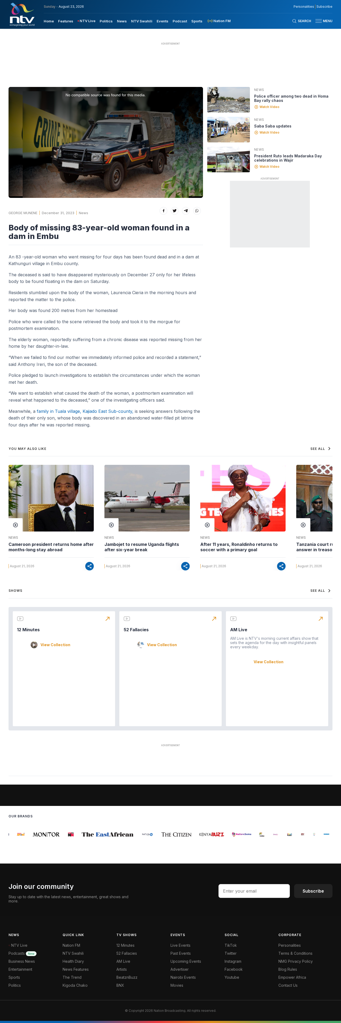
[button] (321, 21)
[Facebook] (163, 211)
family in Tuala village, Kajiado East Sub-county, (84, 411)
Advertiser (179, 969)
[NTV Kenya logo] (22, 14)
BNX (120, 985)
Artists (121, 969)
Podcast (180, 21)
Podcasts (21, 953)
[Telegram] (186, 211)
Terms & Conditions (295, 953)
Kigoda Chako (75, 985)
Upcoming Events (185, 961)
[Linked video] (228, 100)
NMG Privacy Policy (295, 961)
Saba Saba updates (272, 126)
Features (65, 21)
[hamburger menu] (318, 21)
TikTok (231, 945)
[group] (16, 834)
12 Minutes (28, 629)
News (122, 21)
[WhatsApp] (197, 211)
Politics (106, 21)
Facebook (234, 969)
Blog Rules (287, 969)
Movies (176, 985)
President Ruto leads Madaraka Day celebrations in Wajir (288, 158)
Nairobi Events (183, 977)
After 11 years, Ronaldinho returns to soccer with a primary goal (239, 547)
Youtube (232, 977)
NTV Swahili (141, 21)
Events (162, 21)
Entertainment (20, 969)
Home (49, 21)
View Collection (55, 645)
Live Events (180, 945)
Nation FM (71, 945)
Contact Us (288, 985)
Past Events (180, 953)
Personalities (304, 7)
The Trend (72, 977)
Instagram (233, 961)
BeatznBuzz (126, 977)
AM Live (238, 629)
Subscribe (324, 7)
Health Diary (73, 961)
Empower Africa (292, 977)
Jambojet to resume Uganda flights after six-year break (141, 547)
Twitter (231, 953)
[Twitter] (174, 211)
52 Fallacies (136, 629)
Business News (22, 961)
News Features (76, 969)
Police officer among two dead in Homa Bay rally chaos (291, 98)
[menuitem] (49, 20)
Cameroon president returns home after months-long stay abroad (51, 547)
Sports (196, 21)
